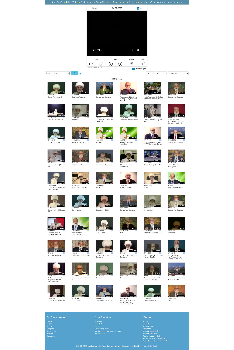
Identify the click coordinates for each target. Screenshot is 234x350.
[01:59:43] (152, 201)
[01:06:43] (80, 110)
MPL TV (146, 324)
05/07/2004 (124, 298)
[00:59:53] (128, 201)
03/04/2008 (52, 208)
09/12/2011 (51, 298)
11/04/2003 (171, 208)
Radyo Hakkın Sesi (150, 333)
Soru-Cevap (103, 2)
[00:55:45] (128, 88)
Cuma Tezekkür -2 (55, 97)
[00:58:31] (152, 133)
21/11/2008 (147, 298)
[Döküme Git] (131, 64)
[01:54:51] (176, 88)
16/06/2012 (171, 117)
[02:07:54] (176, 201)
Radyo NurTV (148, 326)
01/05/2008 (100, 230)
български (51, 336)
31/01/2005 (147, 140)
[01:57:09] (152, 88)
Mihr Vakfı (72, 2)
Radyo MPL (147, 329)
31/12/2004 (147, 117)
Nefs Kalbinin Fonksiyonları (77, 233)
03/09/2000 (52, 275)
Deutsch (50, 326)
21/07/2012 (171, 253)
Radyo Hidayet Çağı (150, 331)
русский (50, 333)
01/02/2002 (172, 140)
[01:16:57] (128, 268)
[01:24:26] (176, 133)
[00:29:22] (128, 155)
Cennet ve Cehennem (104, 300)
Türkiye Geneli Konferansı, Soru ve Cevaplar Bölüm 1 (176, 257)
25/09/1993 (51, 230)
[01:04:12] (152, 223)
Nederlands (51, 331)
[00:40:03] (56, 291)
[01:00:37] (152, 178)
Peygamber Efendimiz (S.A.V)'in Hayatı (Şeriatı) (153, 143)
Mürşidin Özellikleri (79, 142)
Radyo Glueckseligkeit (151, 336)
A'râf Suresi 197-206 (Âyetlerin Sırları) (152, 278)
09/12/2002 (76, 140)
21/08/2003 (172, 95)
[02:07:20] (80, 155)
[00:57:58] (128, 291)
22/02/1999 (76, 230)
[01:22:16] (152, 291)
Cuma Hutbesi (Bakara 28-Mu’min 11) (56, 188)
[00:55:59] (128, 178)
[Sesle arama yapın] (69, 73)
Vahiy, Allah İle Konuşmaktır (173, 165)
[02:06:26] (152, 246)
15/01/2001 (75, 95)
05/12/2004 (75, 253)
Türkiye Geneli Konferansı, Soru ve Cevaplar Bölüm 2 (176, 121)
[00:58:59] (56, 268)
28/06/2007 (172, 230)
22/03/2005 (172, 162)
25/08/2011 (75, 208)
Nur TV (145, 321)
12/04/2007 (99, 208)
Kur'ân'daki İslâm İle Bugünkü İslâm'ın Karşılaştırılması (55, 279)
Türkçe (49, 321)
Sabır (98, 187)
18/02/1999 (75, 185)
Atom (146, 187)
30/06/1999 (148, 185)
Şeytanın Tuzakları (79, 97)
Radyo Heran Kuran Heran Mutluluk (156, 341)
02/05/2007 (100, 275)
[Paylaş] (143, 64)
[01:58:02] (152, 155)
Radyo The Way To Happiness (154, 338)
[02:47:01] (104, 268)
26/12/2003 (51, 162)
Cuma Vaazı (76, 210)
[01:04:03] (152, 268)
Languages (174, 2)
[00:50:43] (56, 223)
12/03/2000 (124, 253)
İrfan (121, 233)
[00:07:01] (80, 291)
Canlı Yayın (157, 2)
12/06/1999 (172, 185)
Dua (169, 300)
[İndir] (101, 64)
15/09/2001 (147, 253)
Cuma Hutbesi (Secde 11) (56, 301)
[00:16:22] (80, 268)
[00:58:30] (80, 88)
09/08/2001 (52, 185)
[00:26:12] (56, 178)
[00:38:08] (104, 246)
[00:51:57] (80, 223)
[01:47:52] (176, 223)
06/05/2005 (124, 208)
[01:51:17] (104, 155)
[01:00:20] (56, 246)
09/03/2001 (52, 117)
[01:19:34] (176, 110)
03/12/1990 (99, 140)
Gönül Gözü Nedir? (79, 187)
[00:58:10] (104, 291)
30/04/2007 (124, 230)
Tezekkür (75, 120)
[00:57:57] (176, 178)
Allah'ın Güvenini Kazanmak (126, 165)
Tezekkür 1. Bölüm (103, 210)
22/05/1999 (124, 140)
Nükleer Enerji (125, 187)
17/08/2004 (148, 162)
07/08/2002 (148, 95)
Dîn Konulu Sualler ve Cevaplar (104, 120)
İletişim (144, 2)
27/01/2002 (172, 275)
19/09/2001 (147, 275)
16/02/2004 (51, 253)
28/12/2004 (123, 185)
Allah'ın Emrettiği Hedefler (126, 143)
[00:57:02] (80, 133)
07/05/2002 (100, 298)
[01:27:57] (56, 88)
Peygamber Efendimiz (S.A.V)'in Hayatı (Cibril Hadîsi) (128, 98)
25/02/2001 (99, 117)
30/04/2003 (100, 185)
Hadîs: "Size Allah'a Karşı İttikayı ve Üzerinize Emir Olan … (128, 302)
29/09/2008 (124, 117)
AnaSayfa (57, 2)
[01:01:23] (80, 178)
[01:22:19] (104, 133)
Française (50, 329)
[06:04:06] (128, 246)
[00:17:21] (104, 223)
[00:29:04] (56, 201)
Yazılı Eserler (129, 2)
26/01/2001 (99, 253)
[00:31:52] (56, 133)
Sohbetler (87, 2)
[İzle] (91, 64)
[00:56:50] (80, 246)
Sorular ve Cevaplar (104, 97)
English (49, 324)
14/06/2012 (75, 298)
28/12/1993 (75, 275)
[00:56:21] (176, 246)
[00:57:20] (104, 178)
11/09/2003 (75, 162)
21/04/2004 (75, 117)
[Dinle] (111, 64)
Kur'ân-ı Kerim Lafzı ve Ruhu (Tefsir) (108, 331)
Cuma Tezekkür (54, 142)
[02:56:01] (176, 268)
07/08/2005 (124, 95)
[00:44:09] (128, 223)
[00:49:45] (128, 133)
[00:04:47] (104, 201)
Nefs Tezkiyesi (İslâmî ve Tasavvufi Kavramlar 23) (153, 98)
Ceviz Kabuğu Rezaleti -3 (153, 165)
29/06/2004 (172, 298)
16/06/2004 (124, 275)
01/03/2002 (100, 95)
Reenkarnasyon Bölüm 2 (81, 278)
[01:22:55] (104, 110)
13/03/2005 (148, 230)
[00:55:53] (176, 291)
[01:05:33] (176, 155)
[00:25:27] (56, 110)
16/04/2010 (51, 140)
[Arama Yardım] (80, 72)
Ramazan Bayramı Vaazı (129, 120)
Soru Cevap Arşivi (102, 329)
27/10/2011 (51, 95)
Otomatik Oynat (140, 69)
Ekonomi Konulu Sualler (81, 255)
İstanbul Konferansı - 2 (152, 233)
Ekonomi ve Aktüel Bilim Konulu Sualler (153, 256)
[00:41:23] (56, 155)
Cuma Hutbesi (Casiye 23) (56, 211)
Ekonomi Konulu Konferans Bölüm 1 (55, 233)
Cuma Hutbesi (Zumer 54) (56, 165)
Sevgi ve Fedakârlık (175, 187)
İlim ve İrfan (148, 210)
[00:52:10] (80, 201)
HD (140, 8)
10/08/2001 (99, 162)
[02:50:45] (104, 88)
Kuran (115, 2)
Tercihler (99, 142)
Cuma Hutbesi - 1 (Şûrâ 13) (153, 120)
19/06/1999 (123, 162)
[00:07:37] (152, 110)
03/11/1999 (147, 208)
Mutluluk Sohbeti (54, 255)
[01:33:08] (128, 110)
